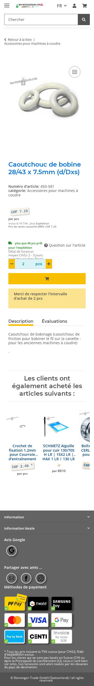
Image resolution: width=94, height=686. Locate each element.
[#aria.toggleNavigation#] (6, 3)
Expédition (42, 223)
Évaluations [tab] (54, 321)
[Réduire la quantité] (12, 264)
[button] (74, 5)
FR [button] (59, 6)
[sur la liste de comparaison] (74, 72)
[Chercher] (84, 19)
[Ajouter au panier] (12, 59)
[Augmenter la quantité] (49, 264)
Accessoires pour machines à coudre (43, 192)
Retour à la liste (20, 40)
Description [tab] (20, 321)
